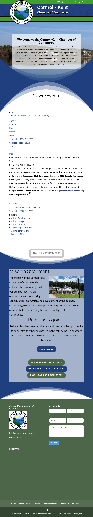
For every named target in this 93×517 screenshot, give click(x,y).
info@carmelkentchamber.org (21, 433)
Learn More (46, 349)
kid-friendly (33, 115)
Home (13, 503)
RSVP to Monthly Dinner (46, 252)
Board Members (50, 503)
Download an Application (46, 362)
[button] (13, 214)
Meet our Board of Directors (46, 369)
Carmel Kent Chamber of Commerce (26, 514)
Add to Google (17, 221)
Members (37, 503)
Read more (14, 203)
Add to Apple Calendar (21, 227)
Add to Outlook (18, 224)
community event (19, 115)
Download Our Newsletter (46, 375)
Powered (62, 514)
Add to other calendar (21, 230)
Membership (24, 503)
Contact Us (64, 503)
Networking (43, 115)
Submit (54, 443)
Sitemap (75, 503)
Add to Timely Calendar (21, 218)
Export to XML (17, 234)
